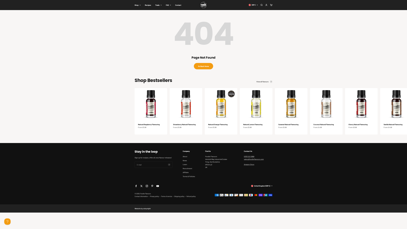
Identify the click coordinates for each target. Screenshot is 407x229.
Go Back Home (203, 66)
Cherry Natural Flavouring (358, 124)
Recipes (148, 5)
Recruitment (187, 168)
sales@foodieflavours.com (254, 159)
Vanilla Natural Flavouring (393, 124)
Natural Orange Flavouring (218, 124)
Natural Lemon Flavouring (252, 124)
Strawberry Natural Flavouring (184, 124)
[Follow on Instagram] (146, 186)
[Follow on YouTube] (157, 186)
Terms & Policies (189, 176)
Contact (178, 5)
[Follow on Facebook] (136, 186)
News (185, 160)
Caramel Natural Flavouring (288, 124)
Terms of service (166, 196)
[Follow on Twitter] (141, 186)
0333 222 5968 (249, 156)
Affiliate (186, 172)
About (185, 156)
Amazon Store (249, 164)
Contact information (141, 196)
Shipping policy (179, 196)
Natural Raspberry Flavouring (149, 124)
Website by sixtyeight (143, 208)
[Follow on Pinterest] (152, 186)
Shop (137, 5)
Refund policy (191, 196)
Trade (157, 5)
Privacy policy (154, 196)
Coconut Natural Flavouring (323, 124)
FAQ (167, 5)
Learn (185, 164)
